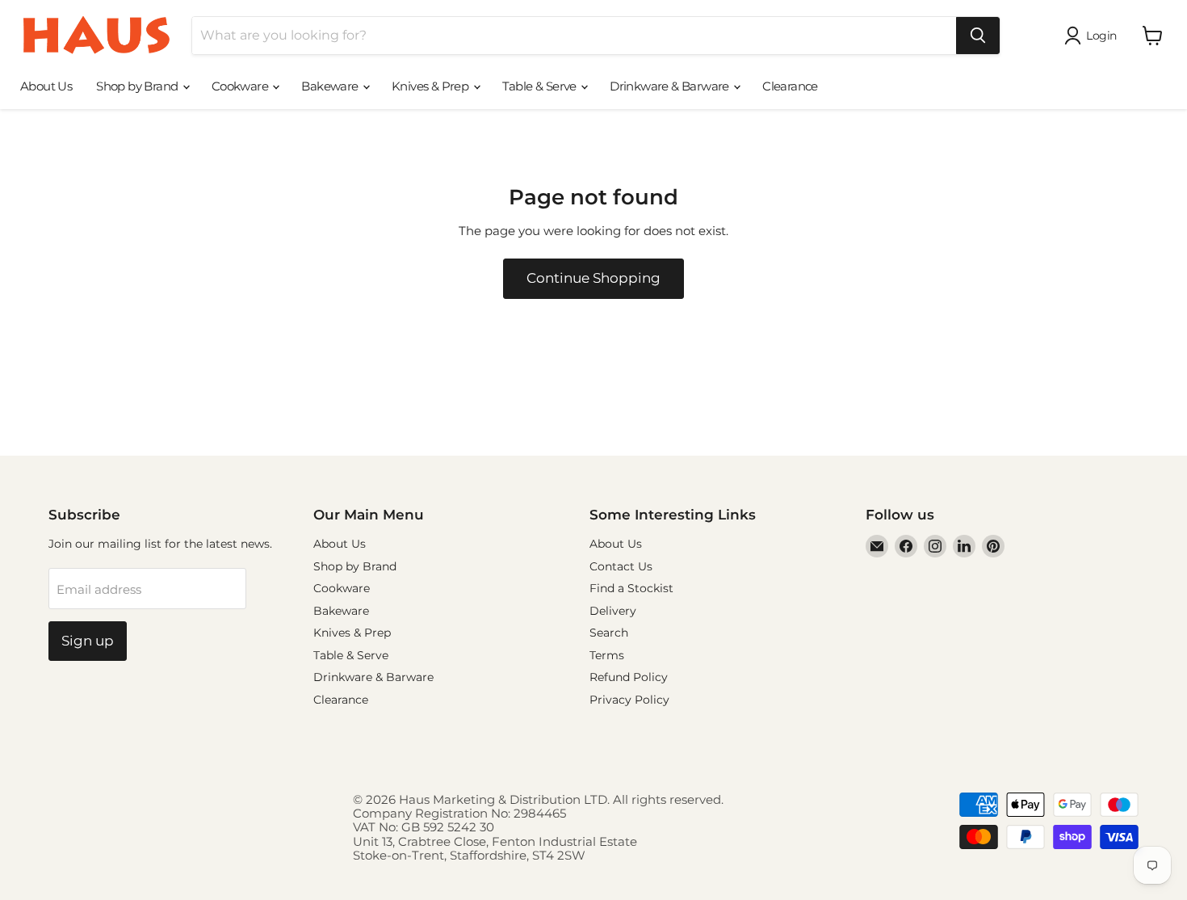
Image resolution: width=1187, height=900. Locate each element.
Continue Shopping (593, 278)
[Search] (978, 35)
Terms (606, 655)
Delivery (612, 611)
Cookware (241, 86)
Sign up (87, 641)
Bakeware (331, 86)
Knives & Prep (432, 86)
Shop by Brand (138, 86)
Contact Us (620, 566)
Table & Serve (541, 86)
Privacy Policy (629, 699)
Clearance (790, 86)
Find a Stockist (631, 588)
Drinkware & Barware (671, 86)
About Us (46, 86)
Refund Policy (628, 677)
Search (608, 632)
